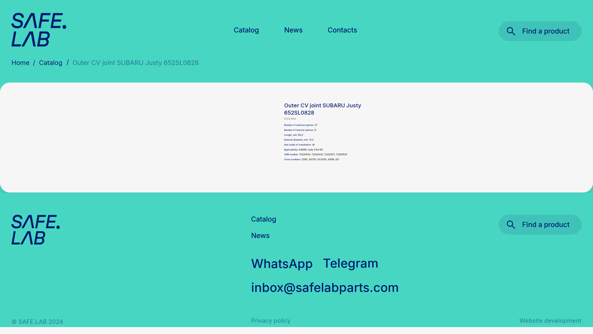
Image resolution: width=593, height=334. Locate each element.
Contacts (342, 30)
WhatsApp (282, 263)
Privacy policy (271, 320)
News (293, 30)
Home (20, 62)
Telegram (351, 262)
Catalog (246, 30)
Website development (550, 320)
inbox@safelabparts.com (325, 287)
